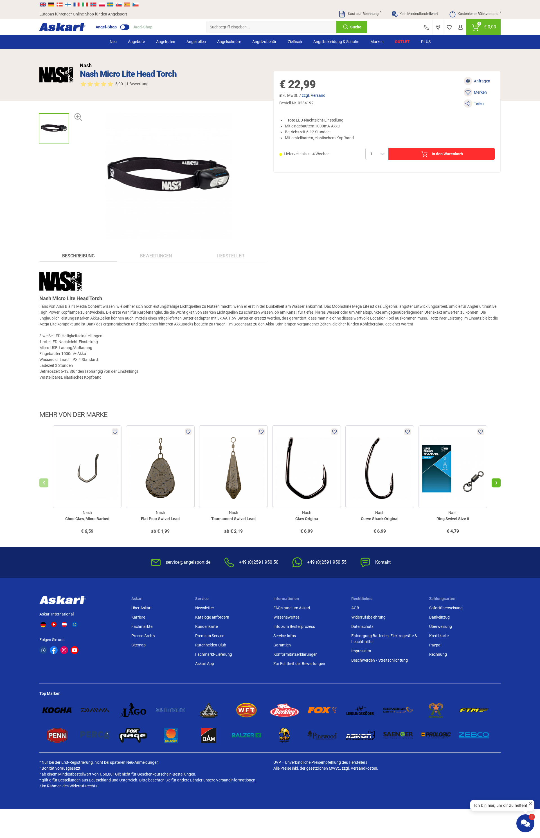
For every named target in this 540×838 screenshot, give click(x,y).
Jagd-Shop (142, 27)
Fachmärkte (141, 626)
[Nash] (56, 74)
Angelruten (165, 41)
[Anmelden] (460, 27)
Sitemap (138, 645)
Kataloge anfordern (212, 617)
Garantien (282, 645)
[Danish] (59, 4)
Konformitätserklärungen (295, 654)
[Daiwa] (95, 710)
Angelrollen (196, 41)
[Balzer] (246, 735)
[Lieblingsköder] (360, 710)
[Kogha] (57, 710)
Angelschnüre (229, 41)
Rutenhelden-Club (210, 645)
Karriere (138, 617)
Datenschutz (362, 626)
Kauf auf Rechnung (364, 13)
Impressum (361, 651)
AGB (355, 608)
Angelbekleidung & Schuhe (336, 41)
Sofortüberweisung (446, 608)
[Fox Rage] (133, 735)
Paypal (435, 645)
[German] (51, 4)
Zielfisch (295, 41)
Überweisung (440, 626)
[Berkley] (284, 710)
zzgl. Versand (313, 95)
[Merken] (449, 27)
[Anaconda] (209, 710)
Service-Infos (284, 635)
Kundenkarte (206, 626)
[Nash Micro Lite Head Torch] (54, 128)
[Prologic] (436, 735)
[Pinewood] (322, 735)
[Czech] (135, 4)
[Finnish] (68, 4)
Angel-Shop (106, 27)
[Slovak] (118, 4)
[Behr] (284, 735)
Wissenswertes (286, 617)
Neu (113, 41)
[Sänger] (398, 735)
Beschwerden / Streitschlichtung (379, 660)
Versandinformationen (235, 780)
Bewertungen (156, 256)
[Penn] (57, 735)
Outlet (402, 41)
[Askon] (360, 735)
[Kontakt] (426, 27)
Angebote (136, 41)
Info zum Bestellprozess (294, 626)
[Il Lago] (133, 710)
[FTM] (474, 710)
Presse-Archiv (143, 635)
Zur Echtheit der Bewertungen (299, 663)
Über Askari (141, 608)
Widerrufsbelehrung (368, 617)
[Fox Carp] (322, 710)
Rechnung (438, 654)
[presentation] (54, 108)
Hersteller (230, 256)
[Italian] (85, 4)
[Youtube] (74, 650)
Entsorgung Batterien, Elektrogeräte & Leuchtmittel (384, 638)
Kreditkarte (439, 635)
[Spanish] (127, 4)
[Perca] (95, 735)
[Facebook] (54, 650)
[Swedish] (110, 4)
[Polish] (102, 4)
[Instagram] (64, 650)
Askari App (204, 663)
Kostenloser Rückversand (479, 13)
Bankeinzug (439, 617)
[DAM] (209, 735)
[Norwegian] (93, 4)
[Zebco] (474, 735)
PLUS (426, 41)
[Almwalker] (436, 710)
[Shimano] (171, 710)
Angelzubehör (264, 41)
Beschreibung (78, 256)
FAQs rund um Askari (291, 608)
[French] (76, 4)
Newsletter (204, 608)
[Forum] (43, 650)
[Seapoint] (171, 735)
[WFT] (246, 710)
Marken (377, 41)
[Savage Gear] (398, 710)
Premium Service (209, 635)
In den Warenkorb (447, 154)
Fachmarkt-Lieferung (213, 654)
